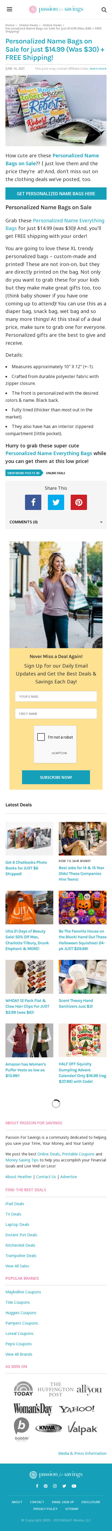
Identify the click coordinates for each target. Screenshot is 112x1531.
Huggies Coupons (20, 1312)
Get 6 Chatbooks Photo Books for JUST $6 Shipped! (26, 868)
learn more (98, 68)
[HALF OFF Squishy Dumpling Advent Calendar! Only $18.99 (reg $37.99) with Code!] (83, 1040)
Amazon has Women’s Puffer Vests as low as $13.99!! (25, 1070)
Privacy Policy (45, 1509)
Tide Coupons (17, 1302)
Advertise (68, 1176)
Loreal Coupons (19, 1333)
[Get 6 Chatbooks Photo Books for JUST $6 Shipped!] (29, 839)
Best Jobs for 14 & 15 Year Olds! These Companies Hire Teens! (81, 873)
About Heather (18, 1176)
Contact (37, 1502)
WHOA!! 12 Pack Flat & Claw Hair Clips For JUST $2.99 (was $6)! (27, 1006)
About (17, 1502)
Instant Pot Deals (21, 1234)
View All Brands (18, 1354)
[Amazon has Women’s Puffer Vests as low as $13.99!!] (29, 1040)
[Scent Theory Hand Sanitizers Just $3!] (83, 976)
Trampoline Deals (20, 1255)
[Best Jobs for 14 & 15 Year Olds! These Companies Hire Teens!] (83, 839)
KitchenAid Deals (20, 1245)
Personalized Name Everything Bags (48, 453)
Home (9, 25)
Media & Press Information (82, 1453)
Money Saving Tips (22, 1160)
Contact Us (46, 1176)
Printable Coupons (78, 1154)
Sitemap (72, 1509)
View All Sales (17, 1266)
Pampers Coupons (21, 1323)
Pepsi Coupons (18, 1343)
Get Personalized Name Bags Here (56, 194)
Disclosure (91, 1502)
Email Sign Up (63, 1502)
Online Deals (28, 25)
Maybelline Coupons (23, 1291)
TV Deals (13, 1214)
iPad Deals (14, 1203)
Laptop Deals (17, 1224)
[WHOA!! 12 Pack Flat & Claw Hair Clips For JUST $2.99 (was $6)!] (29, 977)
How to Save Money (75, 861)
